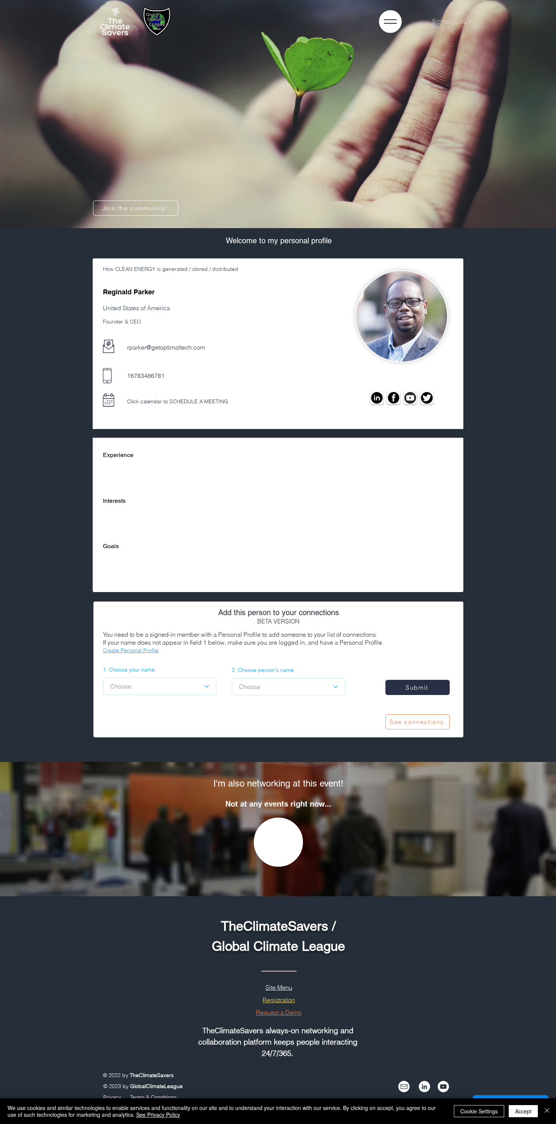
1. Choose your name (129, 669)
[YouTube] (443, 1086)
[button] (390, 21)
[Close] (546, 1111)
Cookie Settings (479, 1111)
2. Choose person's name (263, 670)
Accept (523, 1111)
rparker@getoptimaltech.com (166, 347)
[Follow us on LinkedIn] (424, 1086)
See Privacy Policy (158, 1114)
